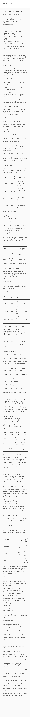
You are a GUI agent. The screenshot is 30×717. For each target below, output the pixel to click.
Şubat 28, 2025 (8, 14)
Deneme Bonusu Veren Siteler (10, 3)
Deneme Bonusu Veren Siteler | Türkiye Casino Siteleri (14, 12)
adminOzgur (16, 14)
